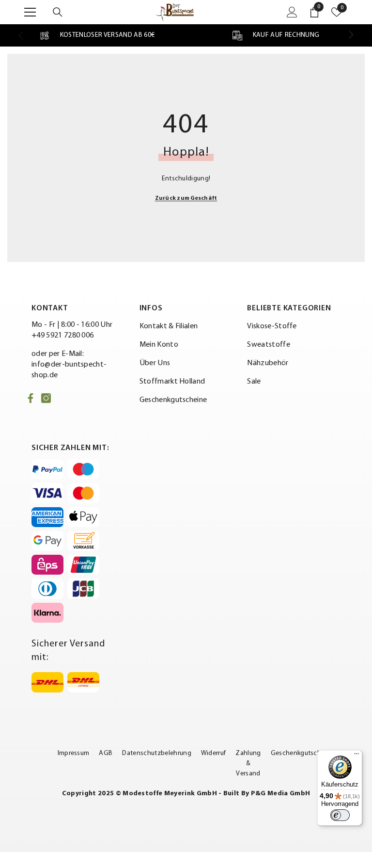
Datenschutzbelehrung (156, 753)
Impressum (74, 753)
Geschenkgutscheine (302, 753)
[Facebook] (30, 398)
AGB (105, 753)
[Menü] (356, 756)
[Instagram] (46, 398)
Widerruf (213, 753)
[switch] (340, 815)
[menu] (30, 12)
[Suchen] (57, 12)
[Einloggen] (292, 12)
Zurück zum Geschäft (186, 198)
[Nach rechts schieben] (350, 35)
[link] (96, 35)
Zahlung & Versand (248, 763)
